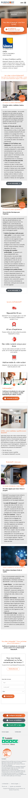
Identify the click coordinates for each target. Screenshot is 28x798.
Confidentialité (18, 731)
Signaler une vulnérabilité (15, 786)
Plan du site (4, 786)
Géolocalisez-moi (13, 668)
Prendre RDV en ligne (15, 725)
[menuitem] (7, 732)
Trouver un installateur (15, 720)
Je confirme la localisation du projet (14, 29)
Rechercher (9, 696)
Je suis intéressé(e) (13, 183)
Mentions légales (5, 731)
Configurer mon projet (15, 715)
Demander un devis (12, 398)
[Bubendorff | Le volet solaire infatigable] (7, 2)
